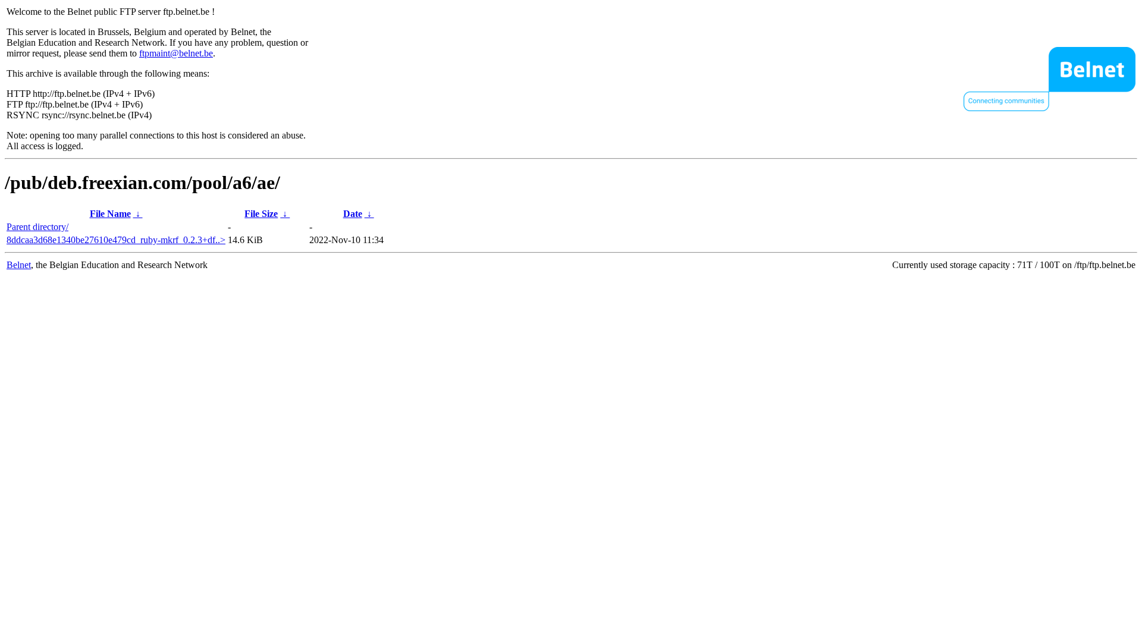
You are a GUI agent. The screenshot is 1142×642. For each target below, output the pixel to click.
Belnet (19, 265)
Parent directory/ (37, 227)
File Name (110, 214)
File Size (261, 214)
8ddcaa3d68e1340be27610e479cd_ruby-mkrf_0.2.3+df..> (116, 240)
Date (352, 214)
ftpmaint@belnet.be (176, 53)
